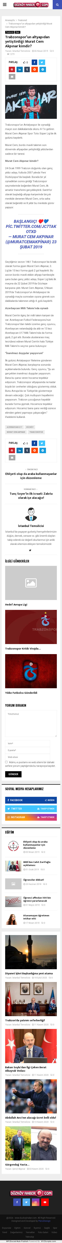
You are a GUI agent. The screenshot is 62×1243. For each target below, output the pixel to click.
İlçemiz (37, 1228)
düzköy (29, 427)
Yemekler (30, 1232)
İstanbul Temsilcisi (21, 51)
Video (54, 1232)
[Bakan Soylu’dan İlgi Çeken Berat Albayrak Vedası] (31, 1046)
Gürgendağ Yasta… (17, 1164)
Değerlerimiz (16, 1232)
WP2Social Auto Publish (17, 1241)
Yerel (4, 1232)
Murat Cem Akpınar (16, 432)
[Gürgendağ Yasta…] (31, 1143)
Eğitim (17, 1228)
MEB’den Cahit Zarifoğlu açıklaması (36, 863)
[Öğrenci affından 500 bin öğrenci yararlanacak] (13, 901)
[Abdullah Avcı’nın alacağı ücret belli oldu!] (31, 1096)
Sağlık (47, 1228)
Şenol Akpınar (18, 1169)
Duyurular (6, 1228)
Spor (17, 32)
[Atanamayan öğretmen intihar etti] (13, 919)
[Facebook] (17, 1202)
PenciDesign (44, 1221)
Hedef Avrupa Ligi (16, 604)
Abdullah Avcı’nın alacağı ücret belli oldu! (30, 1117)
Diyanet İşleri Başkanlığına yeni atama (29, 973)
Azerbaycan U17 (14, 427)
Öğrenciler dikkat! (33, 880)
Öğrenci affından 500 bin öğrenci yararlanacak (37, 899)
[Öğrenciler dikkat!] (13, 883)
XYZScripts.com (48, 1241)
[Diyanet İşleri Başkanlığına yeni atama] (31, 952)
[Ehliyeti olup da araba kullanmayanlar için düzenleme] (13, 845)
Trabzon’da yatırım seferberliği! (25, 1020)
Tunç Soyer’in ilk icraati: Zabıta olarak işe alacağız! (31, 495)
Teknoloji (29, 1237)
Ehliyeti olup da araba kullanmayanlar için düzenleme (31, 476)
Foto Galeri (43, 1232)
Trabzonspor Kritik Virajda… (23, 648)
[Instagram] (35, 1202)
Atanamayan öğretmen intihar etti (36, 917)
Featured (9, 32)
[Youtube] (45, 1202)
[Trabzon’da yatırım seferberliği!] (31, 999)
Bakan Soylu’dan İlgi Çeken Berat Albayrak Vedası (25, 1069)
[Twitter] (26, 1202)
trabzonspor (36, 432)
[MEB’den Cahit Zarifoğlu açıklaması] (13, 866)
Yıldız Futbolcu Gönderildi (21, 693)
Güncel (27, 1228)
